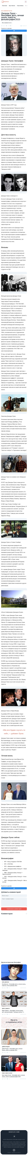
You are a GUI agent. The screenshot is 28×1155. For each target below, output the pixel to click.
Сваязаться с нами (14, 1132)
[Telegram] (14, 1136)
